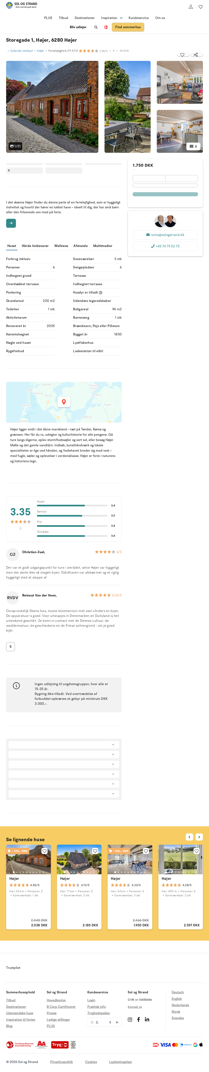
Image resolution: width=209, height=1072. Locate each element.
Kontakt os (135, 1007)
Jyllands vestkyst (21, 51)
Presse (52, 1013)
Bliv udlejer (78, 27)
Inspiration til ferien (20, 1019)
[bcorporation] (74, 1047)
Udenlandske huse (19, 1013)
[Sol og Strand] (21, 6)
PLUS (48, 18)
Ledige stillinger (58, 1019)
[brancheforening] (20, 1047)
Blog (9, 1026)
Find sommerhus (128, 27)
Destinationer (85, 18)
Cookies (91, 1062)
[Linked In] (147, 1019)
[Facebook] (138, 1019)
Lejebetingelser (120, 1062)
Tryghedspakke (98, 1013)
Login (91, 1000)
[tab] (13, 872)
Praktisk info (96, 1007)
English (177, 999)
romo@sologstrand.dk (167, 235)
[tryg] (61, 1047)
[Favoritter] (200, 6)
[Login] (191, 6)
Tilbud (63, 18)
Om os (160, 18)
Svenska (178, 1018)
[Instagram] (130, 1019)
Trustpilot (13, 968)
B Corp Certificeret (61, 1007)
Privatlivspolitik (61, 1062)
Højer (40, 51)
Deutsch (178, 992)
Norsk (176, 1011)
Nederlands (180, 1005)
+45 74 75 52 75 (167, 246)
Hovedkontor (56, 1000)
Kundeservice (139, 18)
